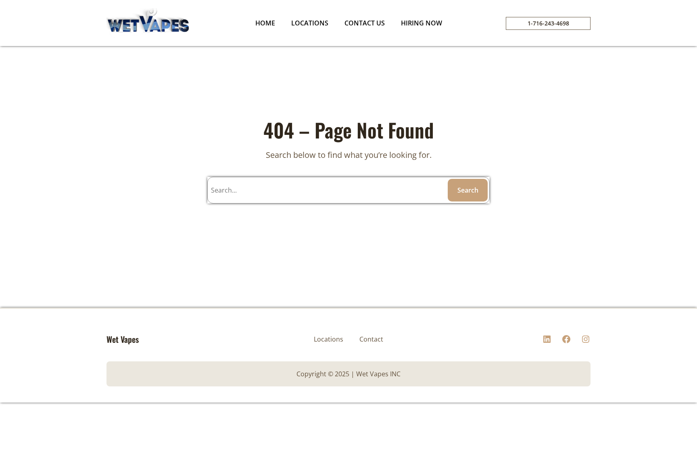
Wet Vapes (122, 339)
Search (467, 190)
